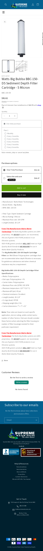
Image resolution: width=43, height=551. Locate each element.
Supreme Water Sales (18, 547)
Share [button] (6, 360)
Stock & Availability (21, 469)
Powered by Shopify (30, 547)
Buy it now (21, 195)
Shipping (4, 101)
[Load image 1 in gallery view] (8, 66)
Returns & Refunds (21, 472)
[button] (5, 4)
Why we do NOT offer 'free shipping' (21, 479)
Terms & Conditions (22, 467)
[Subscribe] (36, 420)
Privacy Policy (21, 474)
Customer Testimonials (21, 476)
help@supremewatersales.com (23, 509)
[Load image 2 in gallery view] (21, 66)
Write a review (21, 382)
